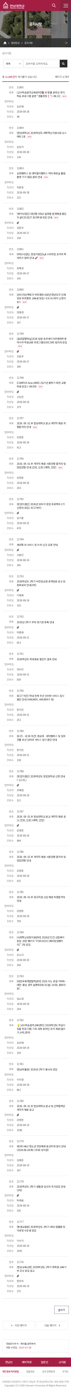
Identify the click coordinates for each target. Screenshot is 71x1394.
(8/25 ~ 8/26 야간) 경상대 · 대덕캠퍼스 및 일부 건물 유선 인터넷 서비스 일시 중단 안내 (41, 737)
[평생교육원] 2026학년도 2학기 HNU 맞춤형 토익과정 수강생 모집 (41, 1228)
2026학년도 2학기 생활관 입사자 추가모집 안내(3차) (41, 1188)
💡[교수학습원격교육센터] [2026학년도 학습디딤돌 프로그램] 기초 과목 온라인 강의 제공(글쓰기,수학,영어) (41, 1028)
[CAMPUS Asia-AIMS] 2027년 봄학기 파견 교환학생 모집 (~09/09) (41, 384)
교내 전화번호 (48, 1371)
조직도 (65, 1371)
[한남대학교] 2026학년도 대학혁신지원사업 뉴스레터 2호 (42, 134)
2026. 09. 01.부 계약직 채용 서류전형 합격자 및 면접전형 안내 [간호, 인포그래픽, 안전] (41, 465)
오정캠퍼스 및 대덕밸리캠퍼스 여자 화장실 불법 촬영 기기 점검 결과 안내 (41, 175)
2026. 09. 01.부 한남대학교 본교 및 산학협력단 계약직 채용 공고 (41, 1107)
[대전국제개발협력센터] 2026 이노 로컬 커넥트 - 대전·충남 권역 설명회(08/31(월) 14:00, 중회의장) (41, 984)
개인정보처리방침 (10, 1371)
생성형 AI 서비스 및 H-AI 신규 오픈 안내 (37, 545)
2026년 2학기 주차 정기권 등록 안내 (35, 622)
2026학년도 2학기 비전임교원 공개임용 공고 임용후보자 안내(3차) (41, 583)
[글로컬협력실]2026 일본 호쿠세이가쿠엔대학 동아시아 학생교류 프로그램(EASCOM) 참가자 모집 (42, 342)
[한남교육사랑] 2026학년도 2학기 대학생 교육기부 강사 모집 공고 (41, 1268)
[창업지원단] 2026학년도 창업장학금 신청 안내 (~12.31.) (41, 778)
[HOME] (5, 42)
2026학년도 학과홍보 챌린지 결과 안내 (37, 659)
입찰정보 (30, 1371)
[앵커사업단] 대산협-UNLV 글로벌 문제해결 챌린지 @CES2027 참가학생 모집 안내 (41, 215)
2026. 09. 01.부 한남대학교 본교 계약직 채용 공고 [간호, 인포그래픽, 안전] (41, 818)
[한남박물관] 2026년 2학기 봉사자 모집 (37, 1069)
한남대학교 (13, 5)
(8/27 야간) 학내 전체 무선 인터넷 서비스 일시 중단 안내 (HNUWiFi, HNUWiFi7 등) (40, 697)
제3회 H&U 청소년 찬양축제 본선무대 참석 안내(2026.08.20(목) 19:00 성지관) (41, 1148)
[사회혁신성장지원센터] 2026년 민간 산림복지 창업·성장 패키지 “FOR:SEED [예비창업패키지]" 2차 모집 (40, 940)
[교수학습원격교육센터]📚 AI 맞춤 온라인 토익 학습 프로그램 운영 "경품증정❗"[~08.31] (41, 94)
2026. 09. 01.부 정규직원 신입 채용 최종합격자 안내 (41, 898)
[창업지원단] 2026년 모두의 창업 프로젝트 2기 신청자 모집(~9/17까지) (41, 506)
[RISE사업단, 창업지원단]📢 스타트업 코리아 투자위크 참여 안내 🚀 (41, 256)
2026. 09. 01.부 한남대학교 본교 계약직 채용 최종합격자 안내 (41, 425)
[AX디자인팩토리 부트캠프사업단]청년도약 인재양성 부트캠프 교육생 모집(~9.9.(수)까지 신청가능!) (41, 298)
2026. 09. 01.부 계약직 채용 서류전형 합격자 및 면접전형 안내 (41, 858)
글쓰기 (61, 1310)
